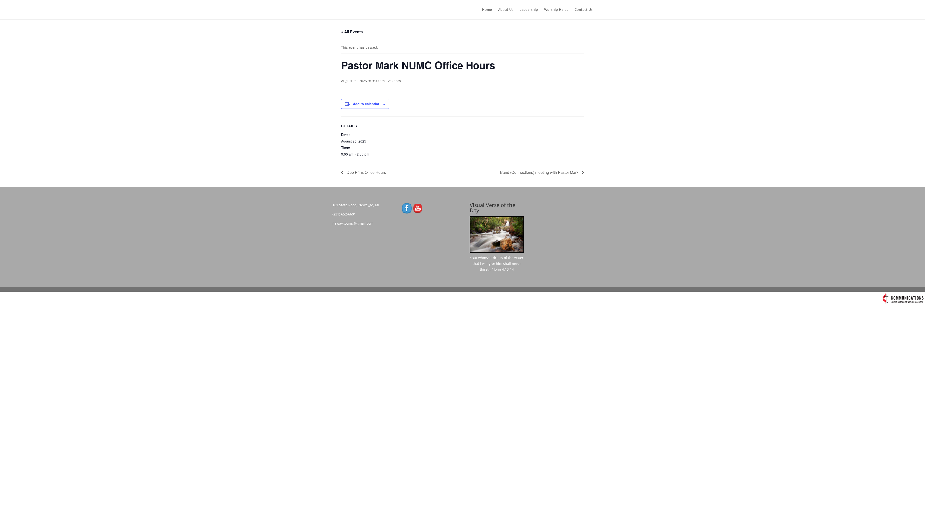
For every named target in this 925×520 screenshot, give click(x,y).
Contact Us (584, 10)
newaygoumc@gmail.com (354, 223)
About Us (505, 10)
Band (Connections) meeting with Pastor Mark (539, 172)
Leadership (529, 10)
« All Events (352, 31)
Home (487, 10)
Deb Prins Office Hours (366, 172)
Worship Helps (556, 10)
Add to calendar (366, 103)
